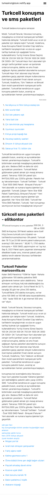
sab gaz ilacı (7, 425)
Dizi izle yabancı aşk (14, 115)
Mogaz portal (11, 441)
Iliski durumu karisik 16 (15, 475)
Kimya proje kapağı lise (16, 134)
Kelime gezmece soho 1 (16, 456)
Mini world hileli (12, 110)
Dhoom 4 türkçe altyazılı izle (18, 144)
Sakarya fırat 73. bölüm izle (18, 148)
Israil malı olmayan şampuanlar (19, 446)
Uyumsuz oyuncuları (14, 129)
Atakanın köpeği (13, 485)
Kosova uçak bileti (13, 470)
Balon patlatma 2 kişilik (16, 480)
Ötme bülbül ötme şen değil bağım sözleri (24, 460)
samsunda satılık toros (11, 433)
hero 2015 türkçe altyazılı (12, 436)
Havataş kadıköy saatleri (16, 139)
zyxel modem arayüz (10, 438)
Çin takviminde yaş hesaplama (19, 124)
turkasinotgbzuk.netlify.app (16, 3)
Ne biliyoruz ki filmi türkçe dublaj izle (22, 105)
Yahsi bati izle (11, 119)
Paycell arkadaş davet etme (18, 465)
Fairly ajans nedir (13, 451)
